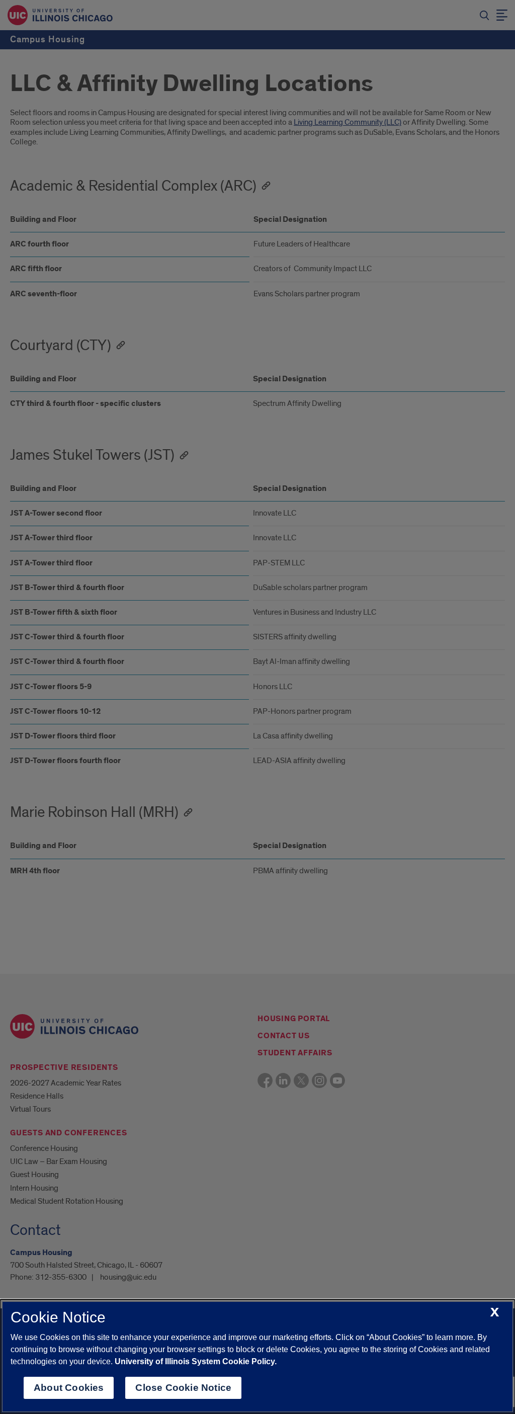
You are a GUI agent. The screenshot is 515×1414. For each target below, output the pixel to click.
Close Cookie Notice (183, 1387)
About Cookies (69, 1387)
